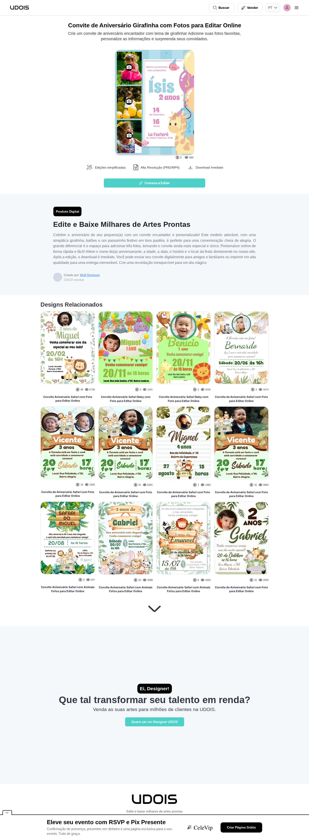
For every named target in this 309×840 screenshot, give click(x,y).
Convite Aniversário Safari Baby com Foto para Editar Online (125, 399)
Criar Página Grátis (241, 827)
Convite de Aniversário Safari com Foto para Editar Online (67, 494)
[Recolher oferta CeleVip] (7, 812)
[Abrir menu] (296, 7)
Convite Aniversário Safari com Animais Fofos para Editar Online (68, 589)
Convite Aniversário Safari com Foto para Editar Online (67, 399)
